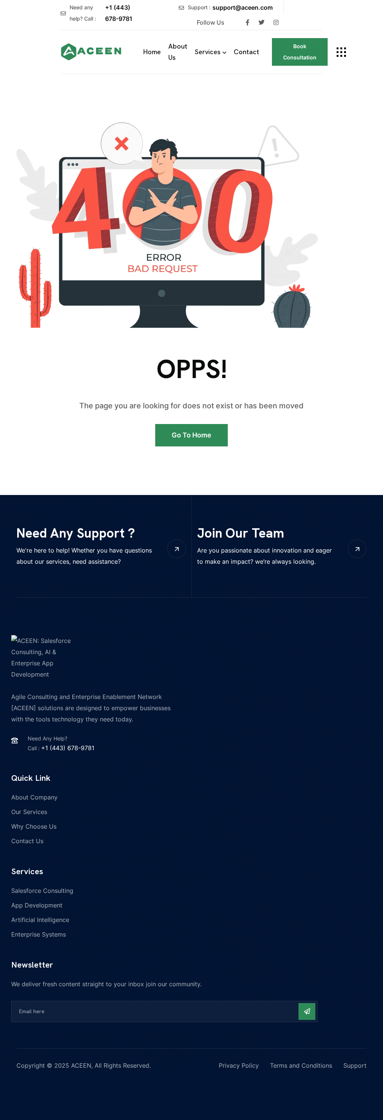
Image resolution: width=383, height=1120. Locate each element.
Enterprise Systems (38, 934)
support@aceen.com (242, 7)
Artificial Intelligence (40, 919)
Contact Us (27, 841)
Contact (246, 51)
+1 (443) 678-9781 (118, 13)
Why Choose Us (33, 826)
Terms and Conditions (301, 1065)
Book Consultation (299, 52)
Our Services (29, 812)
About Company (34, 797)
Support (355, 1065)
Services (208, 51)
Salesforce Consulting (42, 890)
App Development (36, 905)
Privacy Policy (239, 1065)
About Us (177, 52)
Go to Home (191, 435)
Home (152, 51)
